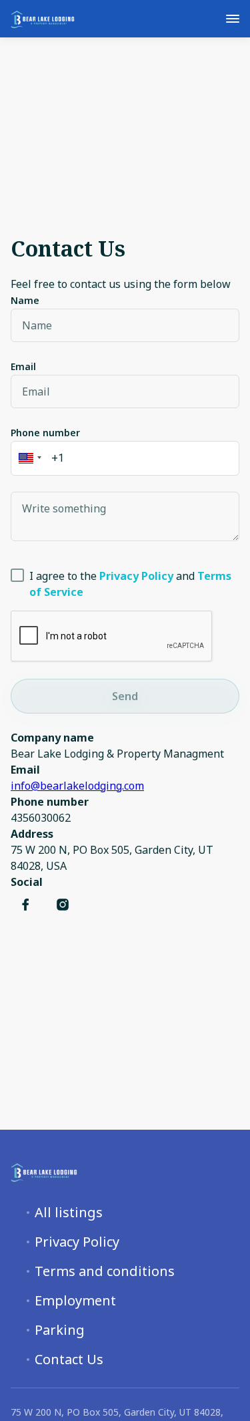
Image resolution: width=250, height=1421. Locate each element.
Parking (60, 1330)
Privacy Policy (77, 1242)
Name (25, 300)
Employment (75, 1300)
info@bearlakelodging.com (77, 785)
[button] (28, 458)
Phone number (45, 432)
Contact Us (69, 1359)
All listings (69, 1212)
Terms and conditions (105, 1271)
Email (23, 366)
